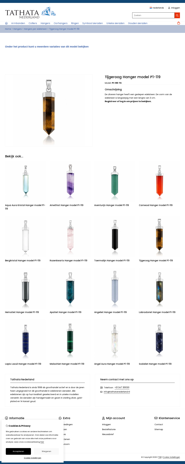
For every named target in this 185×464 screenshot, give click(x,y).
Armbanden (18, 23)
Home (8, 29)
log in (123, 101)
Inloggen (106, 424)
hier (42, 442)
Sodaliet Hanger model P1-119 (155, 363)
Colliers (33, 23)
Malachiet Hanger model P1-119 (67, 363)
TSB (159, 457)
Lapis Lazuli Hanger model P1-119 (23, 363)
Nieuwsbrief (108, 434)
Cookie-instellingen (171, 457)
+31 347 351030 (122, 387)
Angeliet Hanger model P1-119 (110, 312)
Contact (159, 424)
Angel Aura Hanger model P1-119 (112, 363)
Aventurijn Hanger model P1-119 (111, 205)
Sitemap (159, 429)
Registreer (111, 101)
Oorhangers (60, 23)
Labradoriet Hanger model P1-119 (157, 312)
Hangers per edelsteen (35, 29)
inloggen (175, 7)
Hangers (45, 23)
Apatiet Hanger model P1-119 (65, 312)
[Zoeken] (177, 15)
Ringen (75, 23)
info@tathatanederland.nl (117, 391)
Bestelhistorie (109, 429)
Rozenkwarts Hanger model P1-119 (68, 260)
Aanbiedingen (66, 424)
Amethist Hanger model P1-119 (66, 205)
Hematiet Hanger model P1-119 (22, 312)
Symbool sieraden (92, 23)
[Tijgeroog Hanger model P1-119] (48, 145)
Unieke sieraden (115, 23)
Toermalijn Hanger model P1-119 (112, 260)
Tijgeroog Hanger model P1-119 (64, 29)
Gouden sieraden (137, 23)
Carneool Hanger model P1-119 (156, 205)
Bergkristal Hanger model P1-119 (22, 260)
